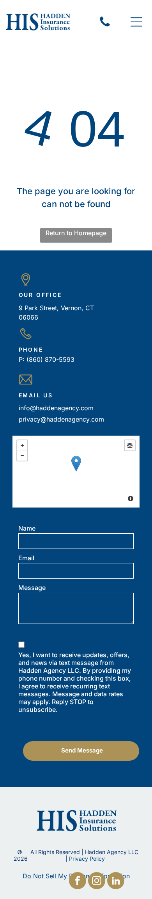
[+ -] (76, 472)
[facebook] (77, 881)
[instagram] (96, 881)
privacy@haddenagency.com (61, 419)
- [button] (22, 455)
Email (26, 558)
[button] (136, 22)
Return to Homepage (76, 233)
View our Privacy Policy (53, 721)
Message (32, 588)
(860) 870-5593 (50, 359)
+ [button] (22, 445)
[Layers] (130, 445)
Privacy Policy (87, 858)
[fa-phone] (105, 26)
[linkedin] (115, 881)
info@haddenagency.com (56, 408)
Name (26, 528)
